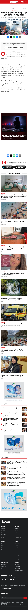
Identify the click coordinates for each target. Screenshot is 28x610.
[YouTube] (11, 579)
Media (16, 532)
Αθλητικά (3, 555)
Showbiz (17, 526)
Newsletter (3, 566)
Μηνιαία (16, 547)
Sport (2, 537)
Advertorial (3, 564)
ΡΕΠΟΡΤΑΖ (14, 10)
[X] (8, 579)
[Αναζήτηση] (26, 2)
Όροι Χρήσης (17, 568)
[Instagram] (5, 579)
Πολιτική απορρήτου (19, 570)
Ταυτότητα (17, 564)
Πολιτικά (3, 559)
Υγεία (2, 545)
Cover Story (3, 534)
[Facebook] (8, 37)
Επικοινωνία (17, 566)
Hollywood (17, 530)
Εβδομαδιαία (17, 545)
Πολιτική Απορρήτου (15, 604)
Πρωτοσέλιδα (4, 553)
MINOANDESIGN (16, 608)
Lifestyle (3, 541)
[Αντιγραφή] (20, 37)
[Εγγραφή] (25, 598)
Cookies (22, 604)
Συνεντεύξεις (17, 557)
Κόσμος (2, 532)
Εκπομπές (17, 555)
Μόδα (2, 549)
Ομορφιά (3, 543)
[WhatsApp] (14, 37)
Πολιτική (3, 530)
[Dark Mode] (22, 2)
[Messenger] (17, 37)
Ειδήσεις (3, 526)
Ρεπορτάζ (3, 528)
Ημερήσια (17, 543)
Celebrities (17, 528)
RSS (2, 568)
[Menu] (2, 2)
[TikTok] (14, 579)
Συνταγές (3, 547)
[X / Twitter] (11, 37)
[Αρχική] (6, 521)
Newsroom (14, 17)
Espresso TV (18, 553)
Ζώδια (16, 541)
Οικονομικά (3, 557)
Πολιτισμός (18, 537)
